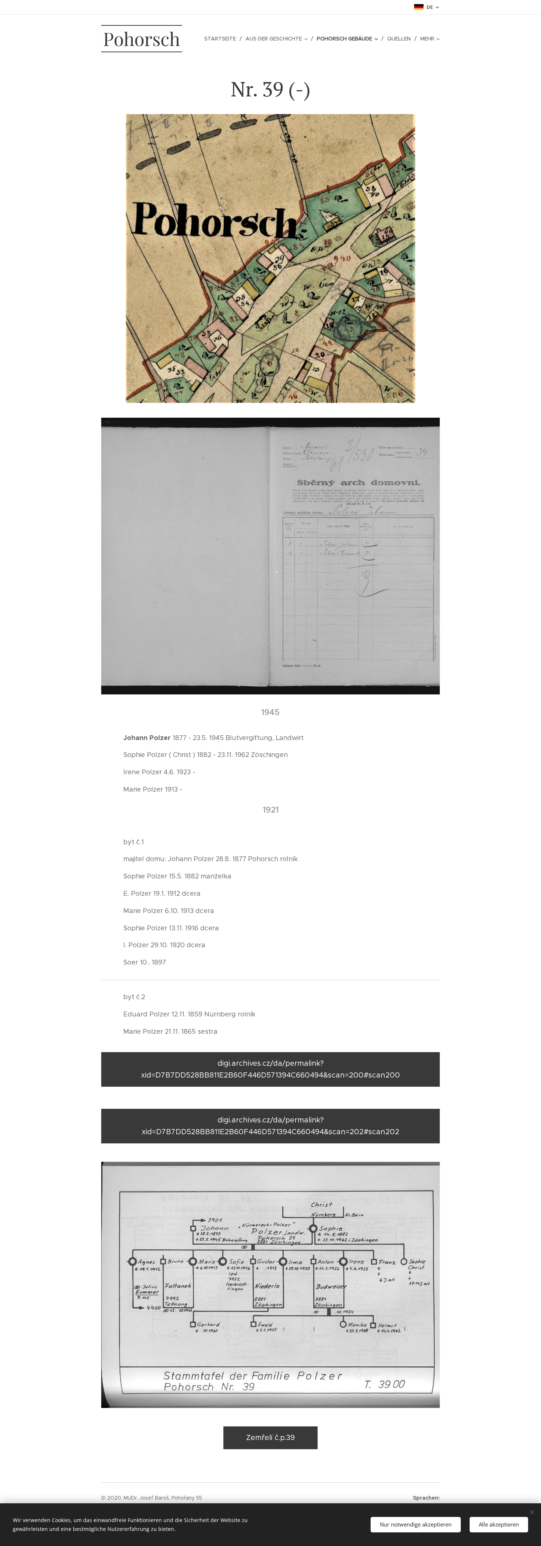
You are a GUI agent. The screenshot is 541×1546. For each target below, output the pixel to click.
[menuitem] (222, 38)
